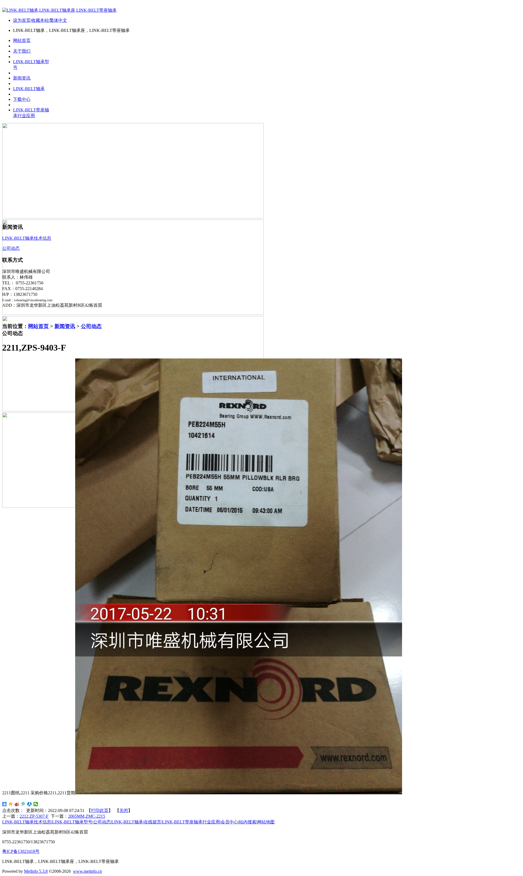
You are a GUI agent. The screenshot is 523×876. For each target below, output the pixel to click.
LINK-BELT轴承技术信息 (26, 822)
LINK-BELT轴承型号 (72, 822)
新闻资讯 (64, 326)
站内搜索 (247, 822)
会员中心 (229, 822)
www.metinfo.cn (87, 871)
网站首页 (38, 326)
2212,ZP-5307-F (34, 816)
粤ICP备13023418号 (20, 851)
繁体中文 (58, 20)
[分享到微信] (36, 804)
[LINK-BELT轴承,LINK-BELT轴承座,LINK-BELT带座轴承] (59, 10)
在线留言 (152, 822)
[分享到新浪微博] (17, 804)
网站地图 (266, 822)
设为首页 (22, 20)
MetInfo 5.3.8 (36, 871)
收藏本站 (40, 20)
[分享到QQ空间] (10, 804)
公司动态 (91, 326)
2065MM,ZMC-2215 (86, 816)
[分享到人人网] (29, 804)
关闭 (123, 810)
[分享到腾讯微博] (23, 804)
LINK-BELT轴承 (127, 822)
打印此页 (99, 810)
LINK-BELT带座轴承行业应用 (191, 822)
